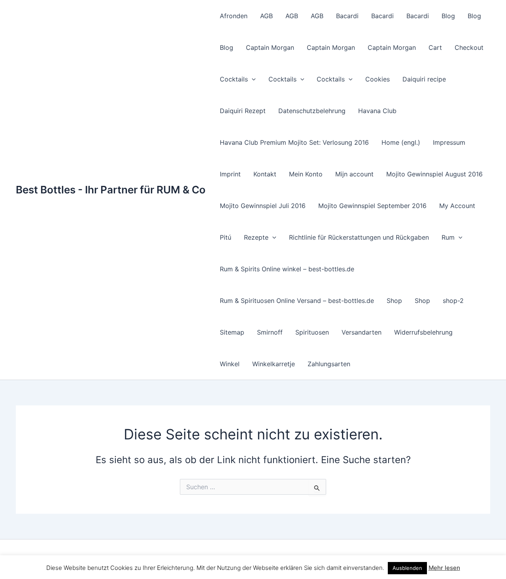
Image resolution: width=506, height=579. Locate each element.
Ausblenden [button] (407, 568)
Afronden (233, 16)
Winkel (230, 364)
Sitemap (232, 332)
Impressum (449, 142)
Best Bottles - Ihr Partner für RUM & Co (111, 190)
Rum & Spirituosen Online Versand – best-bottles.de (297, 301)
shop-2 (453, 301)
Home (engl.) (400, 142)
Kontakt (264, 174)
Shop (394, 301)
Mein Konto (306, 174)
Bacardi (347, 16)
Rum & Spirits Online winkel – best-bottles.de (287, 269)
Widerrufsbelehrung (423, 332)
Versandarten (361, 332)
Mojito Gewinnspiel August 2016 (434, 174)
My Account (457, 206)
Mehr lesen (444, 567)
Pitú (225, 237)
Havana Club (377, 111)
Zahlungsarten (329, 364)
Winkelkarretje (273, 364)
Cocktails (234, 79)
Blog (448, 16)
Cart (435, 47)
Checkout (469, 47)
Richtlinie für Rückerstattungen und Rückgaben (359, 237)
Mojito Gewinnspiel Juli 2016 (263, 206)
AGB (266, 16)
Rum (448, 237)
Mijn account (354, 174)
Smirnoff (270, 332)
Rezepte (256, 237)
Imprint (230, 174)
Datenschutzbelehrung (312, 111)
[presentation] (252, 79)
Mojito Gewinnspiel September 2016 (372, 206)
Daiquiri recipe (424, 79)
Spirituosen (312, 332)
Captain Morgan (270, 47)
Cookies (377, 79)
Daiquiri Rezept (243, 111)
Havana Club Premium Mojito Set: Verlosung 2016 (294, 142)
